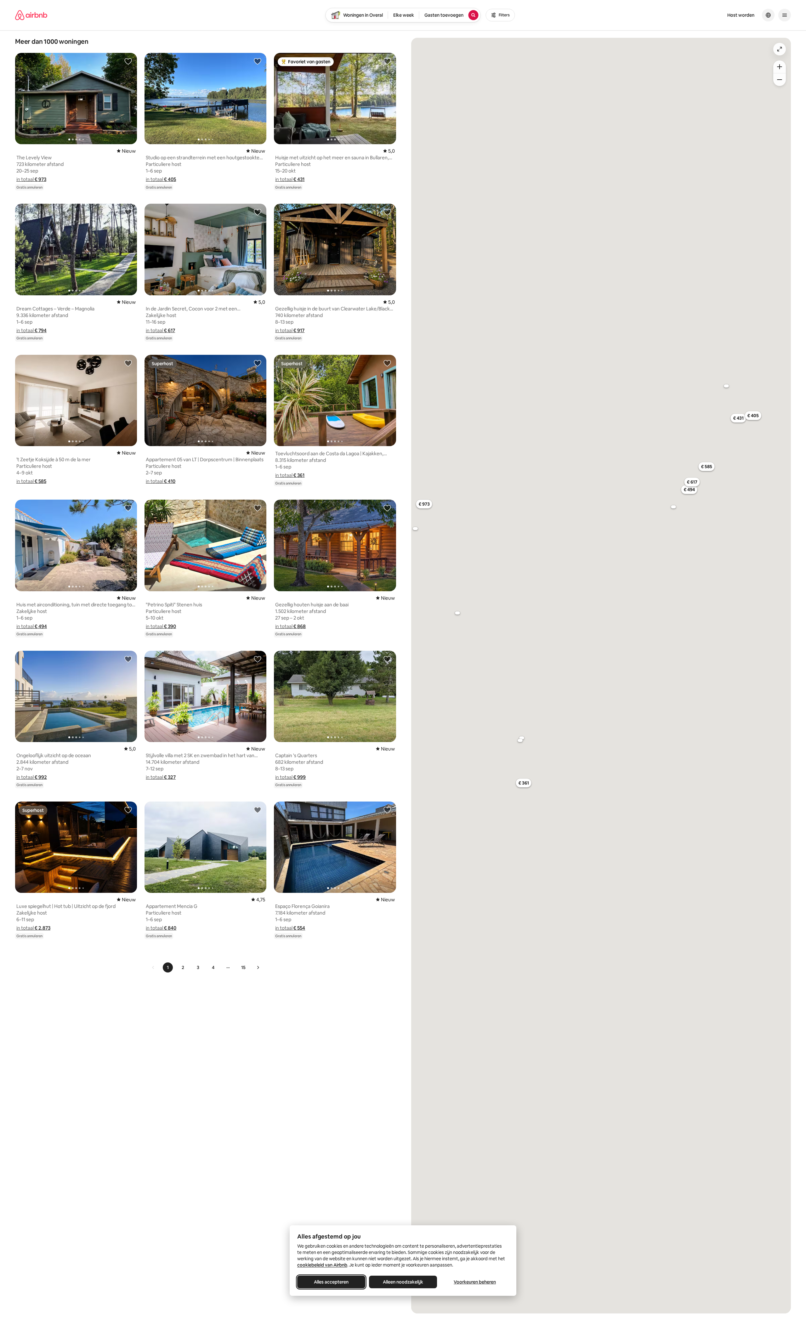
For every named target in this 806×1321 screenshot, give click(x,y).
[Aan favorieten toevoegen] (128, 61)
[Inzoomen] (779, 66)
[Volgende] (258, 967)
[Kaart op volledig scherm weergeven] (779, 49)
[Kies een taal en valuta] (768, 15)
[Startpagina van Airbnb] (31, 15)
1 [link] (168, 967)
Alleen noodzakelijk (403, 1282)
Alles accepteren (331, 1282)
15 (243, 967)
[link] (153, 967)
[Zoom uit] (779, 79)
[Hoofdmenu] (784, 15)
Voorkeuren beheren (475, 1282)
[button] (31, 179)
